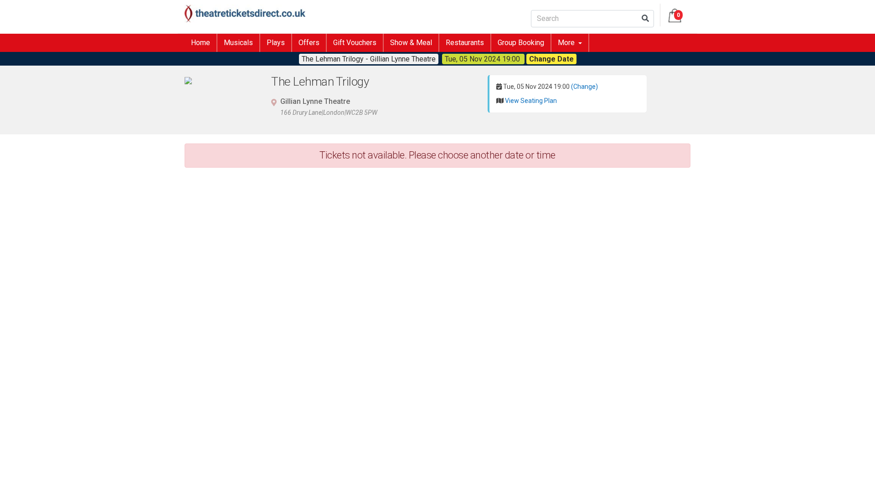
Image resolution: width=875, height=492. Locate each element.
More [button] (567, 42)
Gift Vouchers (354, 42)
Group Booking (521, 42)
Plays (276, 42)
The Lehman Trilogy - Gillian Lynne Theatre (369, 59)
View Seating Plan (531, 100)
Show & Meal (411, 42)
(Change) (584, 86)
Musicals (238, 42)
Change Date (551, 59)
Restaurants (465, 42)
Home (200, 42)
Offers (309, 42)
